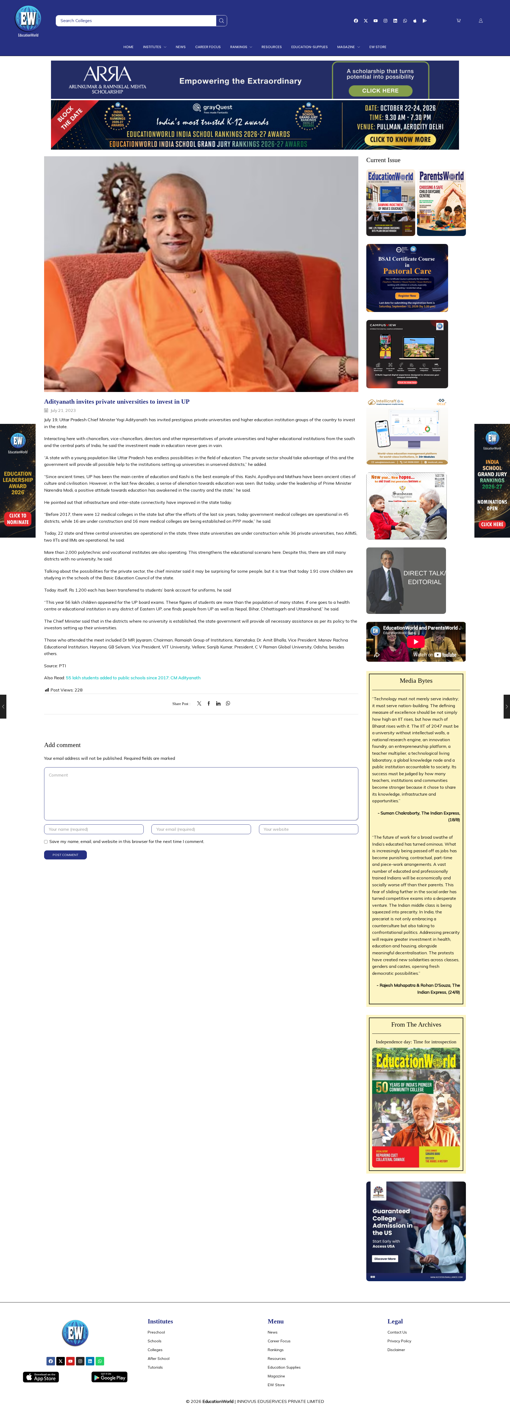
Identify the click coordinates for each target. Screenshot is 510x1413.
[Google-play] (424, 20)
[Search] (221, 20)
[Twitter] (200, 703)
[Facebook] (356, 20)
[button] (458, 20)
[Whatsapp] (405, 20)
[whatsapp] (226, 703)
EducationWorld (217, 1401)
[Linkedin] (395, 20)
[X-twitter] (366, 20)
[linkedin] (218, 703)
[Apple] (415, 20)
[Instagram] (385, 20)
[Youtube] (375, 20)
